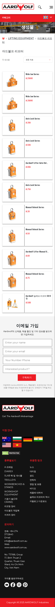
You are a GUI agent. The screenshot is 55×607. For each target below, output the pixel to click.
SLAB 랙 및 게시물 (13, 475)
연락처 (33, 480)
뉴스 (32, 467)
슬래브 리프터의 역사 (39, 497)
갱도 (32, 475)
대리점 (33, 471)
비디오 (33, 488)
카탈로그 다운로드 (38, 501)
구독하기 (27, 377)
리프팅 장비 (9, 506)
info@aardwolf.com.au (15, 541)
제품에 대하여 (36, 492)
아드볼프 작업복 (11, 510)
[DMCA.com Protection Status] (11, 452)
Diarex (8, 471)
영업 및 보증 (35, 484)
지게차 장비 (9, 514)
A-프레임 (8, 467)
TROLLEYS (10, 480)
